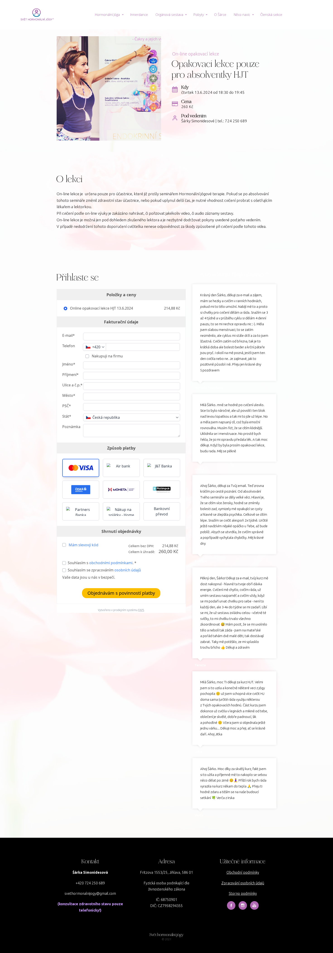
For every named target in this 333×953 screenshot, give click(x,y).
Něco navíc (242, 14)
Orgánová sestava (169, 14)
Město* (68, 395)
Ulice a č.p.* (72, 385)
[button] (80, 468)
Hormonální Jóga (107, 14)
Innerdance (139, 14)
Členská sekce (271, 14)
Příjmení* (70, 374)
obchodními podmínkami (111, 562)
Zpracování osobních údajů (242, 883)
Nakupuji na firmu (107, 356)
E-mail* (68, 335)
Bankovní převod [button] (162, 511)
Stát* (66, 416)
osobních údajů (127, 570)
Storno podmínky (243, 893)
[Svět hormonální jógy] (36, 15)
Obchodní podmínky (243, 872)
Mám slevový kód (83, 544)
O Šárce (220, 14)
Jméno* (68, 364)
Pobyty (198, 14)
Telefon (68, 345)
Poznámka (71, 426)
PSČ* (66, 405)
